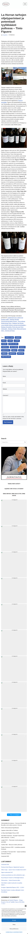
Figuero (10, 340)
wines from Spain (6, 356)
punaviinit (4, 343)
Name (4, 376)
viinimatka (4, 353)
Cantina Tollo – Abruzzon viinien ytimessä (11, 844)
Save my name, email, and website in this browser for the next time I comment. (13, 417)
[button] (25, 906)
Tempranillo (5, 347)
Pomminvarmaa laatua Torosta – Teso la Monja (13, 321)
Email (4, 382)
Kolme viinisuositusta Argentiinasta (10, 827)
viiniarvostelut (6, 350)
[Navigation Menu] (25, 4)
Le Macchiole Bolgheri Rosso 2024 (10, 833)
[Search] (25, 442)
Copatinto (5, 35)
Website (5, 389)
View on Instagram (15, 814)
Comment (6, 395)
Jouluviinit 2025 (5, 856)
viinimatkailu (12, 353)
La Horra (16, 340)
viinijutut (21, 350)
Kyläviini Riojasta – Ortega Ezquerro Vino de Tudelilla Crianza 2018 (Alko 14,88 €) (12, 902)
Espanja (4, 340)
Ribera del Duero (13, 343)
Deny (14, 924)
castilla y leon (9, 337)
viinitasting (20, 353)
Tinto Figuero (13, 347)
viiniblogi (14, 350)
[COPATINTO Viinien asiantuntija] (5, 4)
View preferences (14, 928)
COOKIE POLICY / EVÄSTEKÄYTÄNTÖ (14, 932)
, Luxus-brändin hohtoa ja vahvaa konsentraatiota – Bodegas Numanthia (13, 325)
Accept (14, 920)
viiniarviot (22, 347)
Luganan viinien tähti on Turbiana (9, 830)
